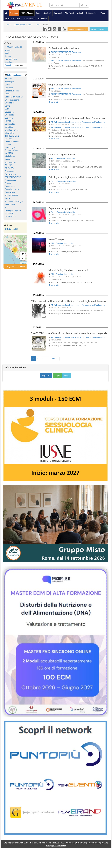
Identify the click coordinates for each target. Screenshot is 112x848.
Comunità (9, 87)
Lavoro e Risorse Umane (12, 143)
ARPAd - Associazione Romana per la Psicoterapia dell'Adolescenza (78, 122)
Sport (7, 207)
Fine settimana (11, 58)
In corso (8, 50)
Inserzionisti (28, 18)
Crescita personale (12, 99)
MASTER (9, 153)
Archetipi (8, 78)
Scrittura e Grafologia (14, 201)
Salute (7, 198)
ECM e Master (27, 13)
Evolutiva (9, 117)
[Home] (6, 13)
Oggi (7, 52)
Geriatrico (9, 126)
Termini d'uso (93, 842)
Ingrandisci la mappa (16, 266)
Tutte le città (12, 229)
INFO (66, 375)
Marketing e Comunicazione (11, 149)
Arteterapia (9, 81)
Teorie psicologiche (13, 210)
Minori (7, 159)
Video (102, 13)
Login (57, 375)
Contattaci (81, 842)
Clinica (7, 84)
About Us (70, 842)
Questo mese (10, 62)
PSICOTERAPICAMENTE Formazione (66, 52)
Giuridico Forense (12, 129)
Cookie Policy (59, 845)
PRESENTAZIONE (13, 177)
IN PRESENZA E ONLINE (12, 137)
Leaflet (23, 263)
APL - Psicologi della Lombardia (64, 243)
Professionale (10, 180)
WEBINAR (9, 213)
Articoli (80, 13)
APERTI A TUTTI (12, 18)
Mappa (14, 13)
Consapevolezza (12, 90)
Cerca (84, 5)
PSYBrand (42, 18)
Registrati (46, 375)
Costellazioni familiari (14, 96)
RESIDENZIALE (12, 195)
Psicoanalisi (10, 186)
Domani (8, 56)
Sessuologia (10, 204)
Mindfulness (10, 156)
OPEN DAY (9, 168)
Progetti (8, 183)
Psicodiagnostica (12, 189)
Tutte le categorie (14, 74)
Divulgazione (10, 102)
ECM (7, 108)
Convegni (58, 13)
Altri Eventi (69, 13)
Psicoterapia (10, 192)
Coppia (7, 93)
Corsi (38, 13)
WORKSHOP (10, 216)
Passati (8, 64)
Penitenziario (10, 174)
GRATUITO (9, 132)
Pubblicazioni (91, 13)
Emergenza (9, 114)
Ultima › (54, 358)
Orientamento (10, 171)
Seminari (47, 13)
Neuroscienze (10, 162)
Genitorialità (10, 123)
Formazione (10, 120)
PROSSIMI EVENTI (13, 46)
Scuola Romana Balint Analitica (63, 158)
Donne (7, 105)
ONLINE (8, 165)
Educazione (10, 111)
